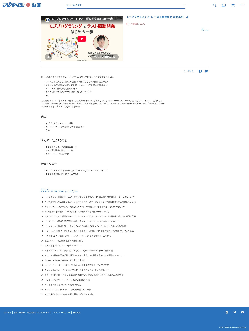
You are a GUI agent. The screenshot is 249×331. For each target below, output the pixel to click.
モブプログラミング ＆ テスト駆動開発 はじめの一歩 (68, 289)
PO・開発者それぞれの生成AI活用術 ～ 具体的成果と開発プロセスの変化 (77, 211)
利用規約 (76, 313)
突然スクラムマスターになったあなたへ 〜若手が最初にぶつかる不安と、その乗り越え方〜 (85, 207)
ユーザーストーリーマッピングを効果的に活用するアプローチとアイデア (77, 265)
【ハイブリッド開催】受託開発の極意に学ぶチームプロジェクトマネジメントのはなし (82, 221)
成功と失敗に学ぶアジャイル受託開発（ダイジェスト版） (70, 294)
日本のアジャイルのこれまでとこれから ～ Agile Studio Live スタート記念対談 (79, 250)
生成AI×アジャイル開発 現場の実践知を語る (64, 241)
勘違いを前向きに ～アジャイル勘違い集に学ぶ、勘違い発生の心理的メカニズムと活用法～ (85, 275)
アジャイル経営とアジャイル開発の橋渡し (63, 284)
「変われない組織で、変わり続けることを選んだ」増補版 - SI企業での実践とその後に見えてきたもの (89, 231)
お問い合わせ (19, 313)
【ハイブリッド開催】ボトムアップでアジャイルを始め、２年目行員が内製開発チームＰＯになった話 (89, 197)
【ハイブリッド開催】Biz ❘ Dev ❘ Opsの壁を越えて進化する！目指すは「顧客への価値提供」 (86, 226)
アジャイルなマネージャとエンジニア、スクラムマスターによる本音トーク (78, 270)
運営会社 (7, 313)
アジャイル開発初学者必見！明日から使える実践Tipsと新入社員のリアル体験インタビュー (84, 255)
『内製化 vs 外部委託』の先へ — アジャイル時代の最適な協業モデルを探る (78, 236)
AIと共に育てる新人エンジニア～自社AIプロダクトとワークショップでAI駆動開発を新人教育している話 (90, 202)
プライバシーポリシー (61, 313)
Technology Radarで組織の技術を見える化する (65, 260)
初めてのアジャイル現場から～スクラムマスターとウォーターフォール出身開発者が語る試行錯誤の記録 (90, 216)
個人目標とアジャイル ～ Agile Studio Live (63, 245)
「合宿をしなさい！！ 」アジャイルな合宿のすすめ (67, 280)
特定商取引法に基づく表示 (38, 313)
